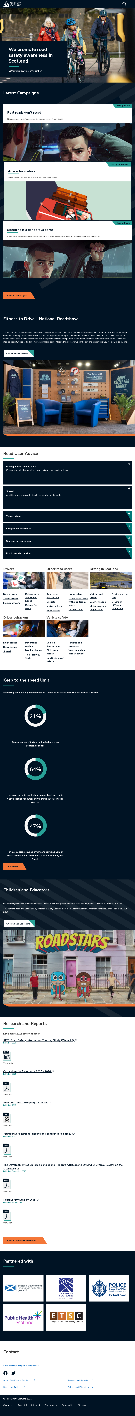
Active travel (76, 609)
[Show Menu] (132, 4)
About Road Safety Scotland (16, 1380)
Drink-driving (10, 642)
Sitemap (82, 1405)
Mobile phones (33, 650)
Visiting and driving (96, 596)
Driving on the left (119, 596)
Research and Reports (78, 1380)
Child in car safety (53, 652)
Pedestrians (53, 610)
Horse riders (75, 594)
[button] (124, 4)
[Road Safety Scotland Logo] (15, 4)
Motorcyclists (54, 606)
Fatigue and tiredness (75, 644)
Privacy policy (50, 1405)
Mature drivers (11, 603)
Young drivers (10, 598)
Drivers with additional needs (32, 597)
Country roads (98, 601)
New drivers (10, 594)
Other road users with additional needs (78, 602)
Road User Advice (11, 1387)
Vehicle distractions (53, 644)
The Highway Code (32, 656)
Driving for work (31, 607)
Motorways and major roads (98, 608)
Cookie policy (67, 1405)
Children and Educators (78, 1387)
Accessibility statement (29, 1405)
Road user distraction (53, 596)
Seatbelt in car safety (55, 659)
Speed (7, 651)
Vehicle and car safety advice (77, 652)
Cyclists (51, 601)
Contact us (8, 1405)
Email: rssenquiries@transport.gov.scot (21, 1365)
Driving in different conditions (117, 605)
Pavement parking (31, 644)
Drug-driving (10, 647)
